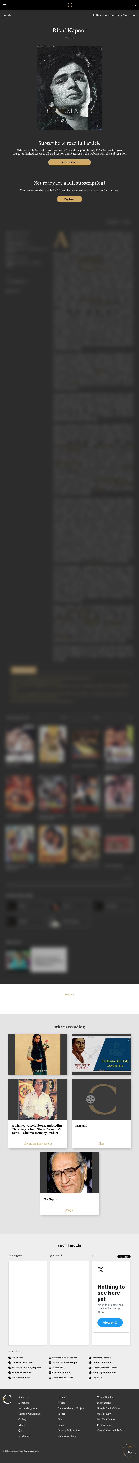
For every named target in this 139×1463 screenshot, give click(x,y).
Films (61, 1419)
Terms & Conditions (29, 1413)
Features (62, 1397)
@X (94, 1255)
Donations (23, 1402)
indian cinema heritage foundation (114, 15)
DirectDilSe (58, 1367)
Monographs (104, 1402)
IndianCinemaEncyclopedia (26, 1367)
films (101, 1143)
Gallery (22, 1419)
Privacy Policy (104, 1424)
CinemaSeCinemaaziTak (64, 1357)
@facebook (56, 1255)
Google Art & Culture (108, 1408)
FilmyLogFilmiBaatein (104, 1372)
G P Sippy (50, 1199)
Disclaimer (24, 1435)
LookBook (97, 1377)
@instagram (15, 1255)
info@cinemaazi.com (29, 1450)
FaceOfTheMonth (101, 1357)
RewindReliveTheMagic (64, 1362)
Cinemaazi (17, 1357)
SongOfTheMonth (21, 1372)
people (7, 15)
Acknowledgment (27, 1408)
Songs (61, 1424)
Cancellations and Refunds (111, 1430)
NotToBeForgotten (22, 1362)
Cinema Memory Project (71, 1408)
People (61, 1413)
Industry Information (69, 1430)
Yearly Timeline (105, 1397)
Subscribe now (70, 162)
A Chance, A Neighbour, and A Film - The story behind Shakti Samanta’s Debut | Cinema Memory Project (38, 1129)
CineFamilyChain (21, 1377)
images (69, 994)
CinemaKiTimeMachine (104, 1367)
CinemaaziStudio (61, 1372)
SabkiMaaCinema (101, 1362)
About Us (23, 1397)
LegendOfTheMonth (62, 1377)
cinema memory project (38, 1143)
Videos (61, 1402)
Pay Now (69, 199)
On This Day (104, 1413)
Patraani (81, 1125)
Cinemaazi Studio (67, 1435)
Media (21, 1424)
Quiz (21, 1430)
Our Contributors (106, 1419)
